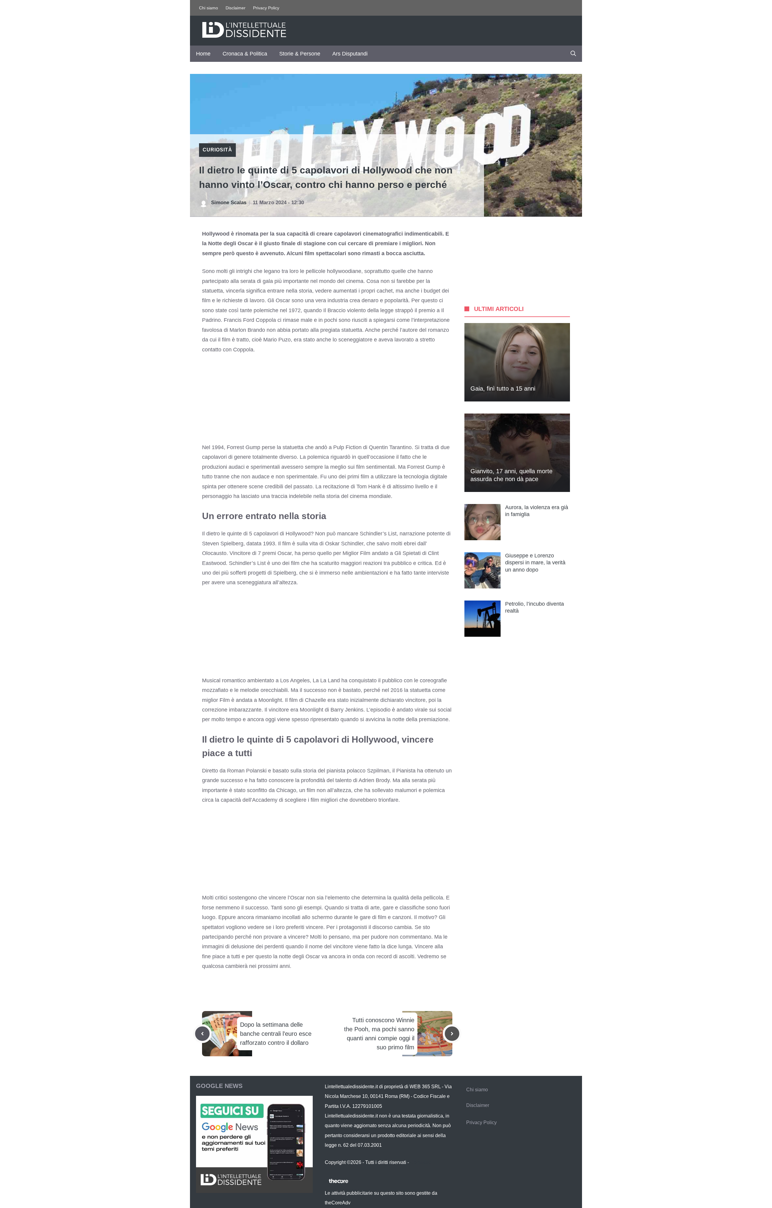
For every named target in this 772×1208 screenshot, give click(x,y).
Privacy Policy (266, 7)
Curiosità (217, 149)
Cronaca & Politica (245, 54)
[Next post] (452, 1033)
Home (203, 54)
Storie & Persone (299, 54)
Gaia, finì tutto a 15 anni (502, 388)
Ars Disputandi (350, 54)
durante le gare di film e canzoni (372, 917)
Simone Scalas (228, 202)
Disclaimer (235, 7)
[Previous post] (202, 1033)
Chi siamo (208, 7)
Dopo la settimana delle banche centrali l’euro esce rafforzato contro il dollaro (276, 1033)
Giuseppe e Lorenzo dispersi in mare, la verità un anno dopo (535, 563)
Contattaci (421, 1162)
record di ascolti (395, 956)
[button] (573, 54)
